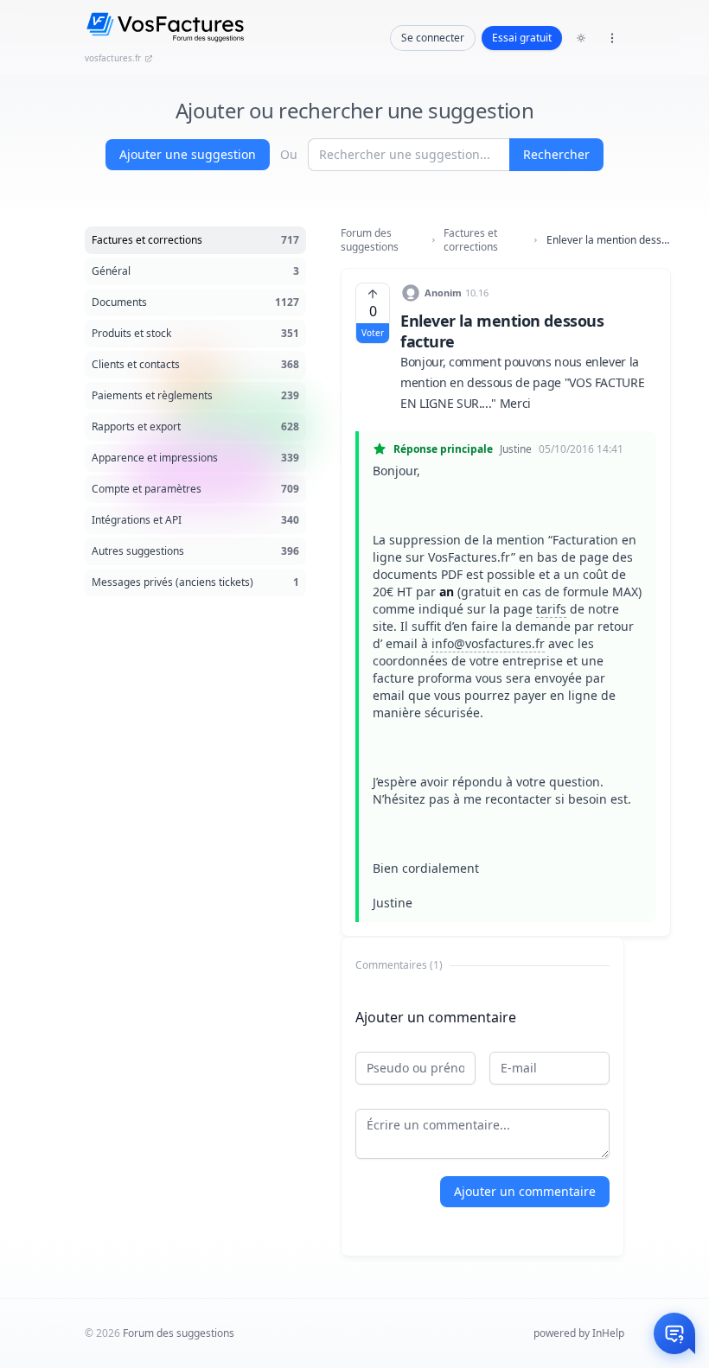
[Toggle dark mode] (581, 38)
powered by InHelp (578, 1333)
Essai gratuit (522, 37)
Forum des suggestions (370, 240)
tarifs (551, 609)
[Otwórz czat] (674, 1333)
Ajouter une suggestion (187, 154)
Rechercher (556, 154)
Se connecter (432, 37)
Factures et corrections (471, 240)
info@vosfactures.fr (488, 643)
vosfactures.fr (113, 58)
